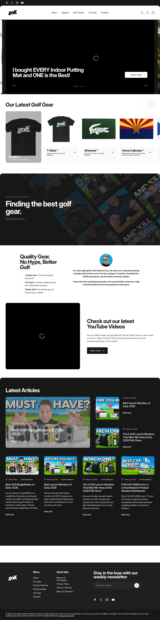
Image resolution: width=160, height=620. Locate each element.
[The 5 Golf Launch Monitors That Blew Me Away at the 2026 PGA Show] (107, 438)
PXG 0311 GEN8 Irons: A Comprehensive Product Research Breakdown (135, 487)
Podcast (36, 596)
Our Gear (37, 581)
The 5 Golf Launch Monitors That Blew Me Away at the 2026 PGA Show (138, 437)
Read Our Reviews (65, 591)
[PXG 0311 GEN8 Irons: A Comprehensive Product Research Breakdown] (137, 465)
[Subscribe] (136, 585)
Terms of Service (64, 587)
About (36, 578)
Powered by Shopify (66, 616)
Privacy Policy (63, 584)
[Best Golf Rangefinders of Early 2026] (48, 422)
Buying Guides (39, 589)
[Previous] (14, 85)
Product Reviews (40, 585)
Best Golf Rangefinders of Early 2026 (37, 432)
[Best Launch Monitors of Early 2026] (107, 408)
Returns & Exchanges (61, 579)
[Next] (145, 85)
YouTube (37, 593)
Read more (16, 441)
